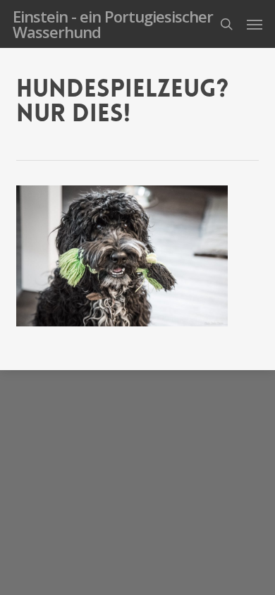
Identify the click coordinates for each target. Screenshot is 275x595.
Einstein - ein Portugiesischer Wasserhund (113, 23)
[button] (254, 24)
